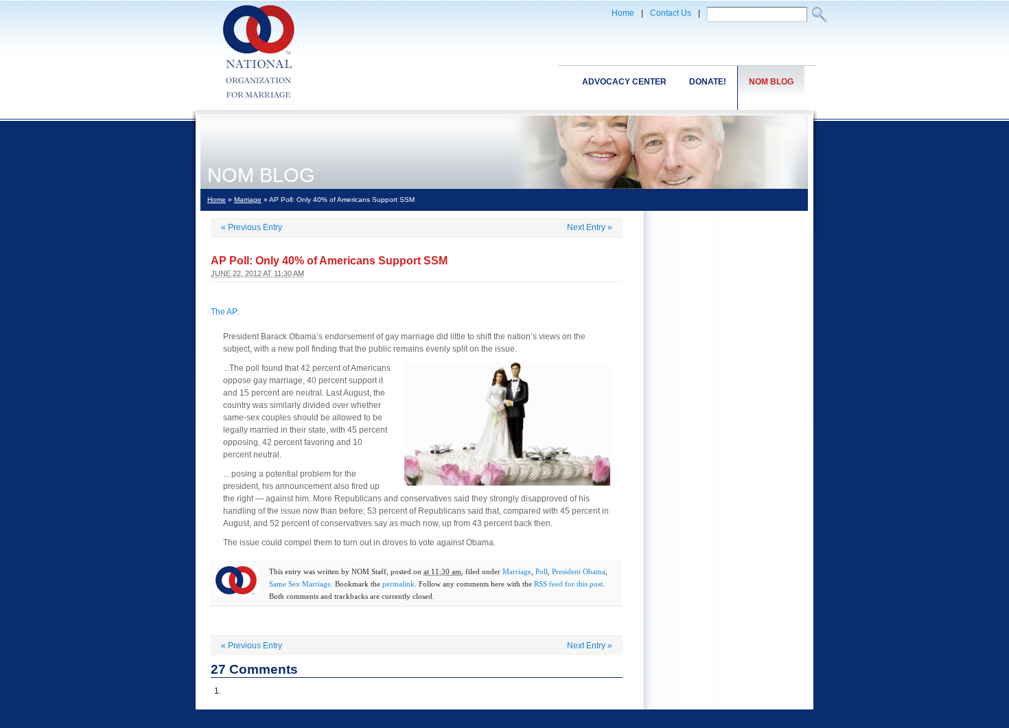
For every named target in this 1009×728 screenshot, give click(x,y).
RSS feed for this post (568, 584)
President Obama (578, 571)
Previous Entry (251, 227)
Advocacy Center (624, 82)
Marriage (248, 199)
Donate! (707, 82)
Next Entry (589, 227)
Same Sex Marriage (300, 584)
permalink (398, 584)
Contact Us (670, 13)
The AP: (225, 312)
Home (623, 13)
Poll (541, 571)
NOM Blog (771, 82)
